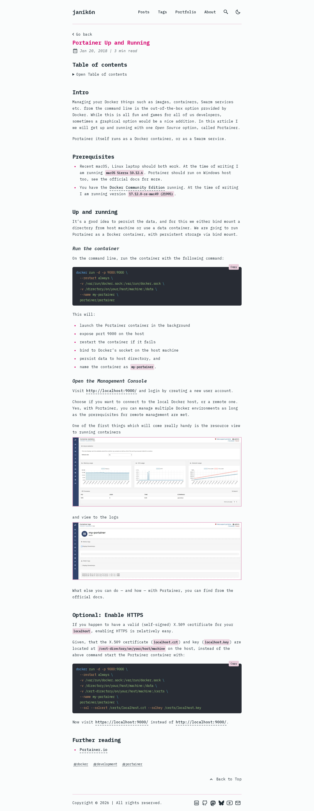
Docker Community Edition (137, 187)
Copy (234, 267)
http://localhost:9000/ (111, 390)
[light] (238, 12)
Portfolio (185, 12)
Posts (144, 12)
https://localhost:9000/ (121, 722)
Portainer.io (93, 749)
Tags (162, 12)
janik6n (83, 12)
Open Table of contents (101, 74)
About (210, 12)
